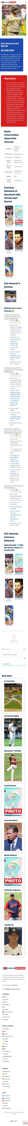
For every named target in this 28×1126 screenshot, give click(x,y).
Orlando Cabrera (12, 890)
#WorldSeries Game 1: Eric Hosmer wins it (14, 459)
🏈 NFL (4, 1049)
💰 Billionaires (6, 1071)
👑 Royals (5, 1103)
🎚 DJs (3, 1007)
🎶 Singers (5, 1019)
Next (25, 296)
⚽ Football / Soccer (7, 1036)
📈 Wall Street (6, 1086)
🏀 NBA (4, 1046)
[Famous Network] (8, 2)
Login (24, 649)
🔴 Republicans (6, 1101)
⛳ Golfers (5, 1039)
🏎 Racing (5, 1054)
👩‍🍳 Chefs (4, 1002)
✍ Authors (5, 999)
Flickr (12, 339)
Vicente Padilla (11, 716)
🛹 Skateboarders (7, 1056)
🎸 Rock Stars (6, 1017)
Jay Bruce (9, 925)
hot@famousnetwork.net (12, 989)
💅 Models (5, 1009)
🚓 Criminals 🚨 (6, 1108)
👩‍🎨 (3, 1079)
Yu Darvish (9, 681)
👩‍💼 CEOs (4, 1074)
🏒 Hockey (5, 1041)
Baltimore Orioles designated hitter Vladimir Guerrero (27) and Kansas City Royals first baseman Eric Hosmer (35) (15, 398)
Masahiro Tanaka (12, 751)
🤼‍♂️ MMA (4, 1044)
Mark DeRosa (10, 855)
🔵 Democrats (6, 1098)
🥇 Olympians (6, 1051)
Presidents (7, 1096)
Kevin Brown (10, 785)
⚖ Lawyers (5, 1081)
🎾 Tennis (4, 1059)
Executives (7, 1079)
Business (5, 1068)
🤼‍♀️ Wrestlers (5, 1061)
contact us (15, 985)
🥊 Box (4, 1031)
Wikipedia (18, 181)
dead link (12, 405)
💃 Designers (5, 1076)
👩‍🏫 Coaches (5, 1034)
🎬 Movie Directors (7, 1012)
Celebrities (5, 994)
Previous (3, 296)
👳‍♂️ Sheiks (4, 1106)
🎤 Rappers (5, 1014)
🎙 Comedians (5, 1004)
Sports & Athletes (7, 1026)
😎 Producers (5, 1084)
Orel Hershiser (11, 820)
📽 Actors (4, 997)
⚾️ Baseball (5, 1029)
